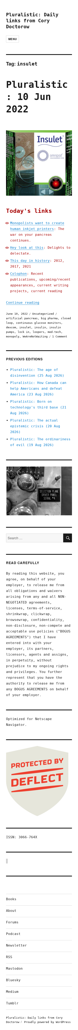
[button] (39, 491)
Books (11, 899)
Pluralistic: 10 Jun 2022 (37, 97)
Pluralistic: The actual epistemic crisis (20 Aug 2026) (35, 426)
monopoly (12, 336)
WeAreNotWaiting (35, 336)
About (11, 911)
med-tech (54, 331)
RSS (9, 957)
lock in (23, 331)
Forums (12, 922)
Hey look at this (26, 248)
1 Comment (59, 336)
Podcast (13, 934)
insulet (25, 327)
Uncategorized (43, 313)
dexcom (11, 327)
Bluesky (13, 980)
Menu (12, 39)
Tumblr (12, 1003)
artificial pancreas (22, 318)
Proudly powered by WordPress (47, 1022)
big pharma (49, 318)
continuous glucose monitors (38, 322)
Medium (12, 992)
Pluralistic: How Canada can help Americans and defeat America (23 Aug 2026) (38, 388)
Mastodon (14, 968)
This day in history (30, 261)
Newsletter (16, 945)
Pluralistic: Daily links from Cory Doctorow (32, 20)
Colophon (18, 274)
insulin (40, 327)
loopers (38, 331)
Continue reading (22, 303)
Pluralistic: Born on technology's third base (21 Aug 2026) (38, 407)
